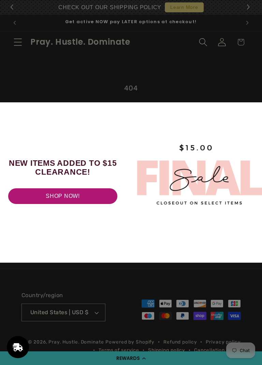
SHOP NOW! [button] (63, 196)
